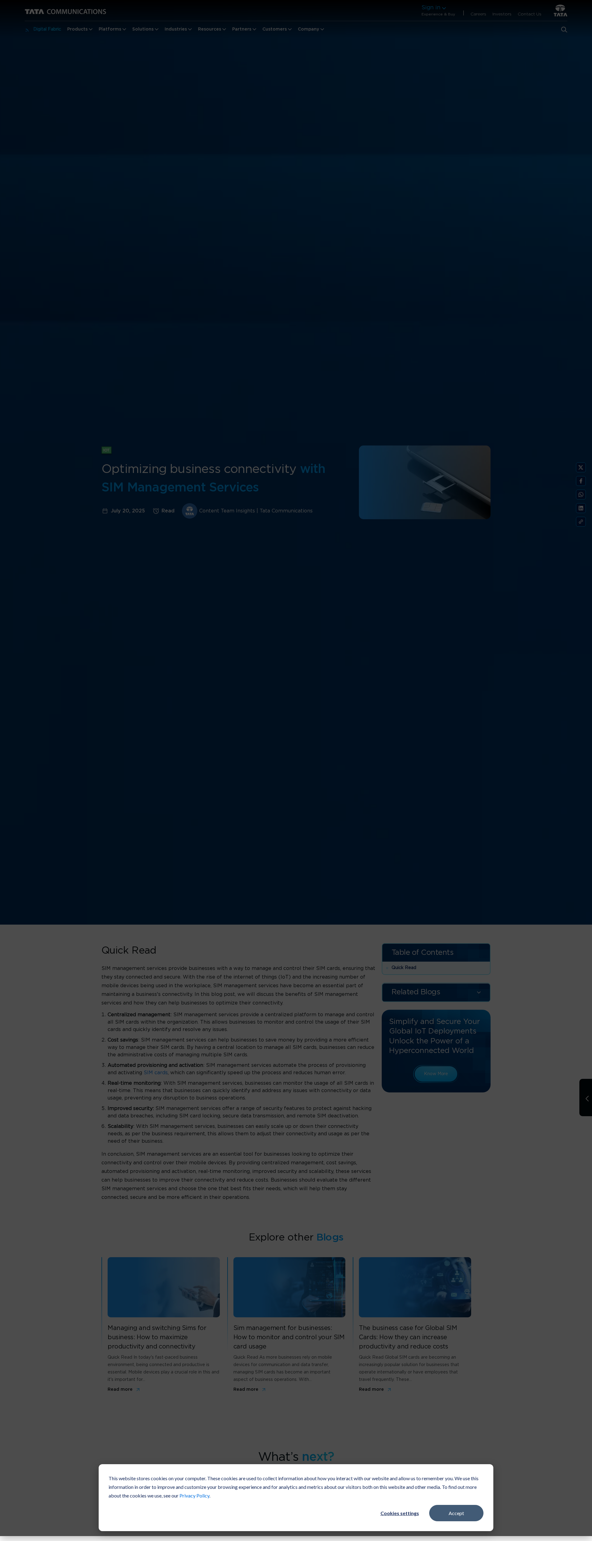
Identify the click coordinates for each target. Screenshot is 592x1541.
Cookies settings (399, 1513)
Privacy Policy (194, 1495)
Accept (456, 1513)
